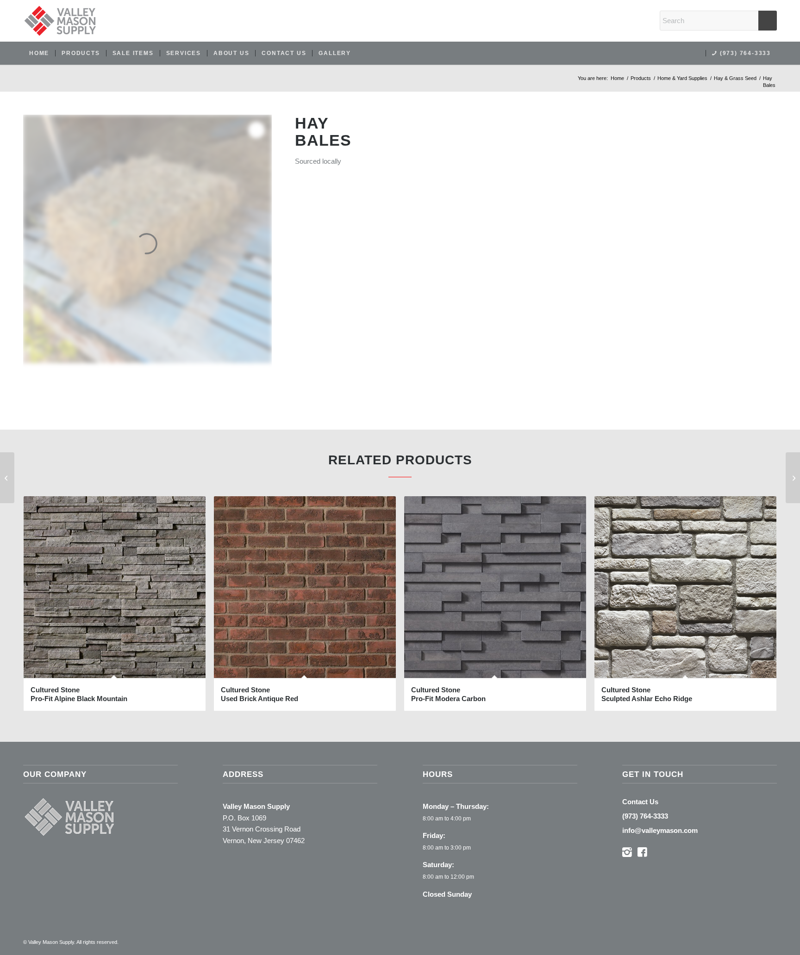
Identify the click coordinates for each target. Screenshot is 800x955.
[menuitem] (39, 53)
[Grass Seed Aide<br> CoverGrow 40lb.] (7, 477)
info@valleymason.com (660, 830)
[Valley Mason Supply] (60, 21)
